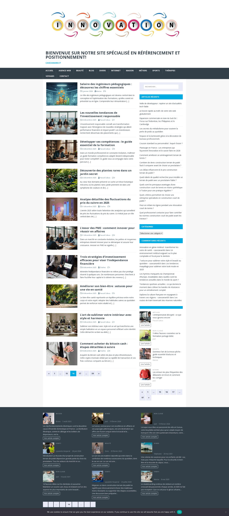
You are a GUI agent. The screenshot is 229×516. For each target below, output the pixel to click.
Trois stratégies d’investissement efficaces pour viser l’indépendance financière (104, 260)
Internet (116, 70)
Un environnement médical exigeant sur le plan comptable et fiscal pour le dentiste (158, 253)
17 (80, 373)
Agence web (65, 70)
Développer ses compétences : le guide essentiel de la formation (106, 143)
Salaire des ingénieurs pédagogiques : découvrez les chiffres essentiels (106, 85)
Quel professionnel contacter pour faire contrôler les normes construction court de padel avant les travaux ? (161, 215)
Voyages (50, 76)
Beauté (79, 70)
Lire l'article (145, 325)
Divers (102, 70)
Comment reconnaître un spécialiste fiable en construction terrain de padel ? (72, 447)
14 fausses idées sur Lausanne (68, 474)
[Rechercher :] (161, 86)
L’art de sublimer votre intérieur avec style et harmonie (105, 316)
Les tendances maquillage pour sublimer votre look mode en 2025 (159, 266)
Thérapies (170, 70)
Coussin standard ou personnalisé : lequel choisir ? (161, 143)
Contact (64, 76)
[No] (225, 512)
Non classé (158, 331)
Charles (103, 206)
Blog (91, 70)
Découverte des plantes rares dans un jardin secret (106, 172)
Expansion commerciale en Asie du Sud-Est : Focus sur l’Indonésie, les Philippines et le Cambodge (158, 121)
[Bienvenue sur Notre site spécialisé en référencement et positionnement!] (114, 46)
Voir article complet (51, 438)
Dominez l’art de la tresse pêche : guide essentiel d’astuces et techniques (167, 354)
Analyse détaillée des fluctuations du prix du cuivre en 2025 (105, 200)
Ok (179, 512)
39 (93, 373)
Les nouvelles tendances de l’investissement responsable (100, 114)
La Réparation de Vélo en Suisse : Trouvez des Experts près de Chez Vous (168, 418)
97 (143, 397)
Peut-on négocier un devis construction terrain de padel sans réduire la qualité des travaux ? (120, 476)
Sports (156, 70)
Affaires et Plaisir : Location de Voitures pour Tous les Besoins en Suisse (120, 417)
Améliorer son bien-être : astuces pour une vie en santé (106, 287)
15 (67, 373)
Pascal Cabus (105, 120)
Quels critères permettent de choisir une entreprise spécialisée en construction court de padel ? (160, 198)
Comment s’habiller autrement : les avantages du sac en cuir (119, 447)
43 (87, 504)
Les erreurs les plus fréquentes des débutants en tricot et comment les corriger (168, 375)
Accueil (49, 70)
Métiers (143, 70)
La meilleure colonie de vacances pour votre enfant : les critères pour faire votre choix (169, 448)
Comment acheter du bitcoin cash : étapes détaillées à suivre (104, 345)
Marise (99, 91)
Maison (130, 70)
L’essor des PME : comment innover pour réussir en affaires (107, 229)
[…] (127, 101)
